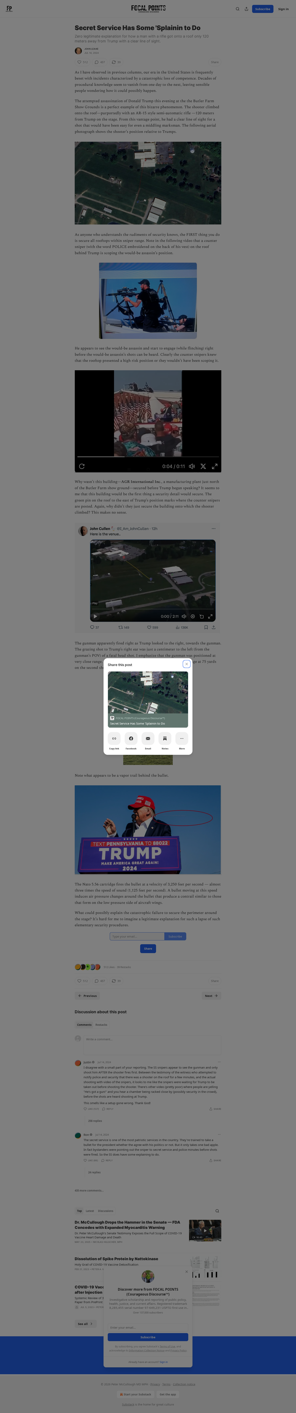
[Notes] (164, 738)
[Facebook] (131, 738)
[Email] (148, 738)
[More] (181, 738)
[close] (186, 664)
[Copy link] (114, 738)
